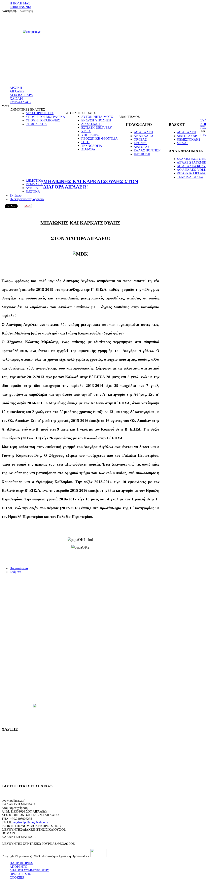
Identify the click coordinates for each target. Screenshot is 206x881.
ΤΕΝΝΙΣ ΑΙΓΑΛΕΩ (190, 177)
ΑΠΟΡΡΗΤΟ (18, 866)
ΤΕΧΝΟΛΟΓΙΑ (91, 145)
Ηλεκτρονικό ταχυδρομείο (27, 199)
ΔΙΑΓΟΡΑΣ (141, 146)
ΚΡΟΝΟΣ (140, 143)
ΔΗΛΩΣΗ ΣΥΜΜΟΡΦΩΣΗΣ (29, 870)
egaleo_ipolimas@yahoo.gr (30, 822)
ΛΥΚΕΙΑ (32, 187)
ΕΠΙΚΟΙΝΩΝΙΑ (20, 7)
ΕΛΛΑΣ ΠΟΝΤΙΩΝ (147, 150)
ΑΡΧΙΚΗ (16, 87)
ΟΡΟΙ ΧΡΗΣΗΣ (20, 874)
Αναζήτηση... (10, 10)
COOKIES (17, 877)
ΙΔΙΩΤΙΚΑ (33, 191)
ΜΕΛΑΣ (182, 143)
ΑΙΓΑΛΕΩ (17, 91)
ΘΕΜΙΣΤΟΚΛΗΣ (188, 139)
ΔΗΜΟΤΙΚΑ (34, 180)
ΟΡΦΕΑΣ (140, 139)
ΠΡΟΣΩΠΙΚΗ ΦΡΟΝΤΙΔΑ (99, 138)
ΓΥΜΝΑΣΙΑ (34, 184)
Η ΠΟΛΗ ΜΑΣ (20, 3)
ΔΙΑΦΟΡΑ (88, 149)
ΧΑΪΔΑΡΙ (16, 98)
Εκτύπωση (16, 195)
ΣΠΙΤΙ (85, 142)
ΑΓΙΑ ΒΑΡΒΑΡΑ (21, 95)
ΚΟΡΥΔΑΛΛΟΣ (20, 102)
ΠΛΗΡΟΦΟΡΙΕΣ (21, 863)
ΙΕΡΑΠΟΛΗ (142, 154)
